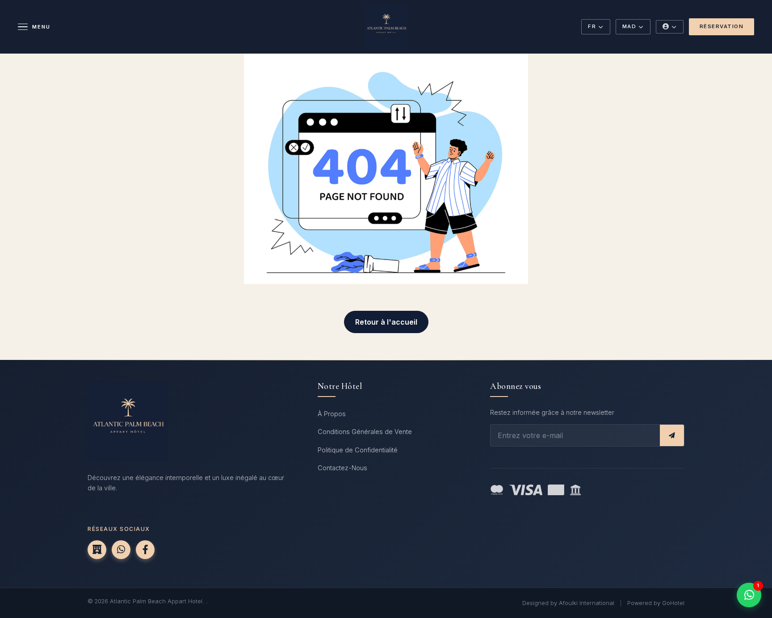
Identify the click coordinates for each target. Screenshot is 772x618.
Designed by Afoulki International (568, 603)
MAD (629, 26)
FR (592, 26)
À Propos (332, 414)
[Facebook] (145, 549)
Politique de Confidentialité (358, 450)
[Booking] (97, 549)
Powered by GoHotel (655, 603)
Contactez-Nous (342, 468)
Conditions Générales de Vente (365, 431)
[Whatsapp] (121, 549)
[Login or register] (670, 26)
